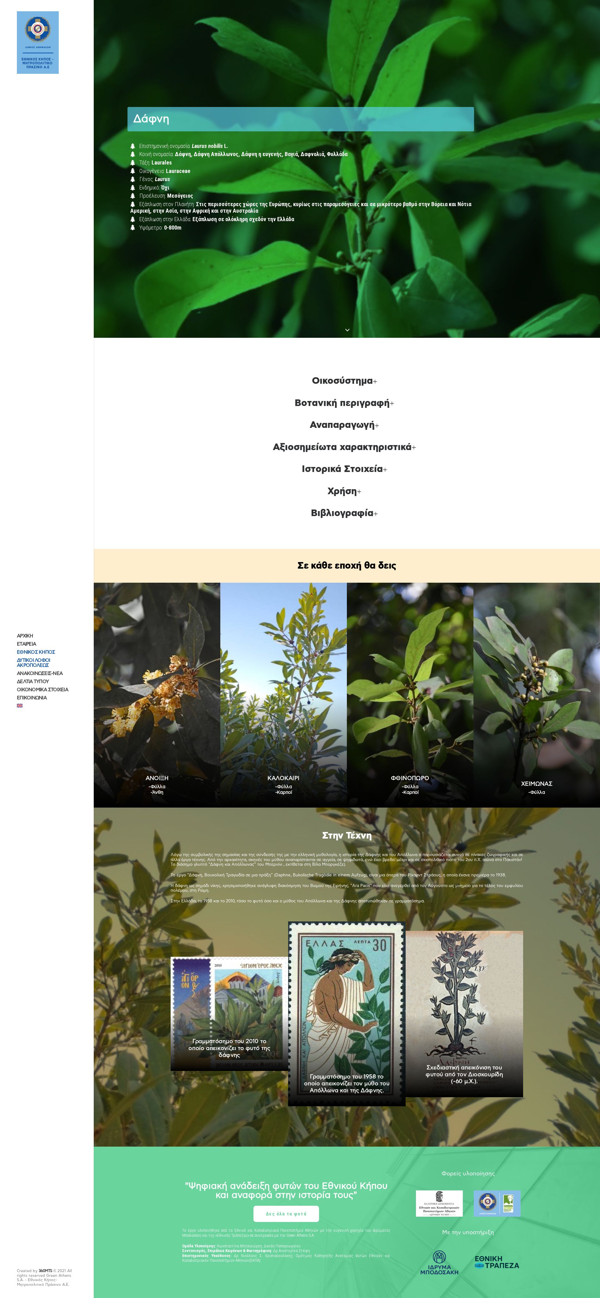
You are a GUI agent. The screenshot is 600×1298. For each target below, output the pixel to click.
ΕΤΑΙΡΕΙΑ (26, 644)
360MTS (45, 1271)
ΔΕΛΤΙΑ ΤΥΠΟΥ (33, 681)
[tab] (347, 381)
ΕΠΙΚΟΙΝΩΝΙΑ (32, 698)
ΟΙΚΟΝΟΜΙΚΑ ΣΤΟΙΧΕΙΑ (42, 689)
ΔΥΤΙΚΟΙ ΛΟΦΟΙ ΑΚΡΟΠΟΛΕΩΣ (33, 663)
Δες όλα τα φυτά (286, 1214)
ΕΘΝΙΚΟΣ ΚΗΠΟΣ (36, 652)
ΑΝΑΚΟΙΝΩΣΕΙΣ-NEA (39, 673)
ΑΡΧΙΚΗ (25, 636)
